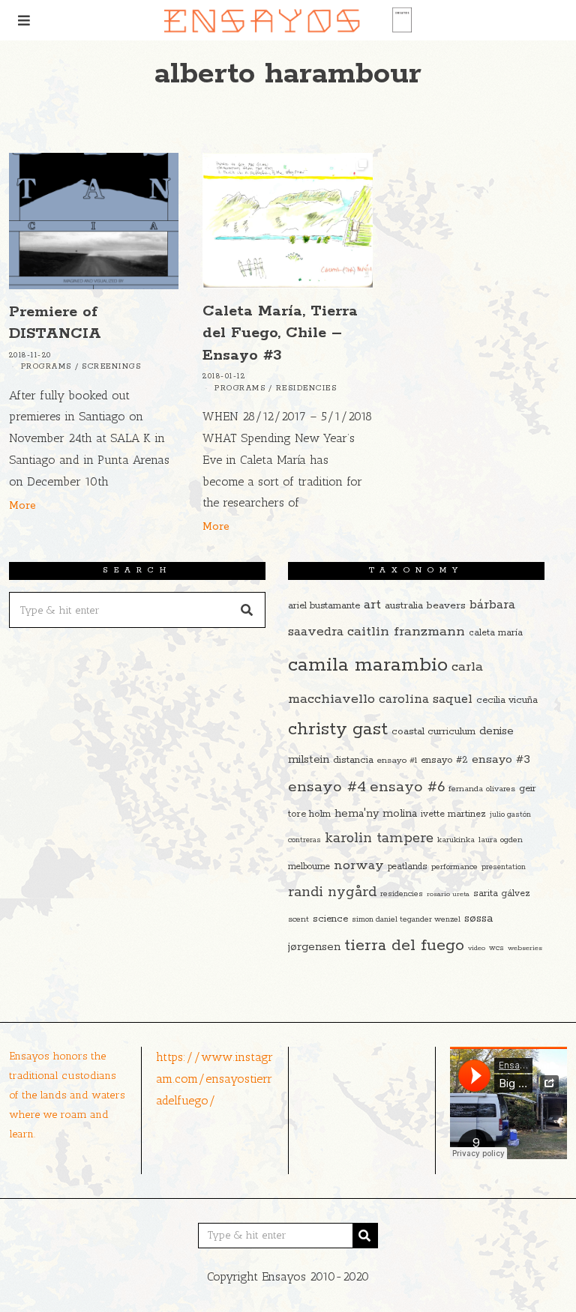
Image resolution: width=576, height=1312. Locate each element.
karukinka (456, 840)
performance (454, 867)
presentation (504, 867)
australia (404, 605)
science (330, 919)
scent (298, 919)
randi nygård (332, 892)
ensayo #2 (444, 760)
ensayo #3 (501, 759)
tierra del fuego (404, 945)
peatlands (408, 866)
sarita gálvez (501, 893)
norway (359, 865)
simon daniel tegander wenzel (406, 919)
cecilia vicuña (507, 700)
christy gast (338, 729)
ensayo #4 (327, 786)
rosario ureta (448, 893)
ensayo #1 (397, 760)
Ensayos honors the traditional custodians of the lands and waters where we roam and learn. (67, 1094)
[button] (248, 610)
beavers (446, 605)
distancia (353, 760)
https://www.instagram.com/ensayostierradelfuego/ (214, 1078)
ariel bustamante (324, 605)
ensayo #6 (407, 787)
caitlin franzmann (406, 632)
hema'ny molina (375, 813)
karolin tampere (379, 838)
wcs (496, 948)
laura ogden (500, 840)
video (476, 947)
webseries (525, 947)
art (372, 604)
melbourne (309, 866)
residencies (401, 894)
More (22, 506)
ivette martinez (453, 814)
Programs (46, 367)
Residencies (307, 388)
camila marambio (368, 665)
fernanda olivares (481, 789)
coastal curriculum (434, 731)
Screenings (111, 367)
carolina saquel (425, 699)
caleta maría (496, 632)
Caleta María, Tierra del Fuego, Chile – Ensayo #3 (280, 333)
